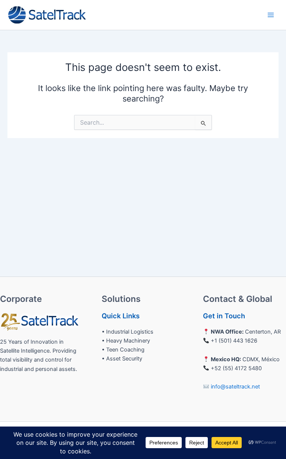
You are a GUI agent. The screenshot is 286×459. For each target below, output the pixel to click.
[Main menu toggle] (271, 15)
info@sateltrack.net (235, 386)
